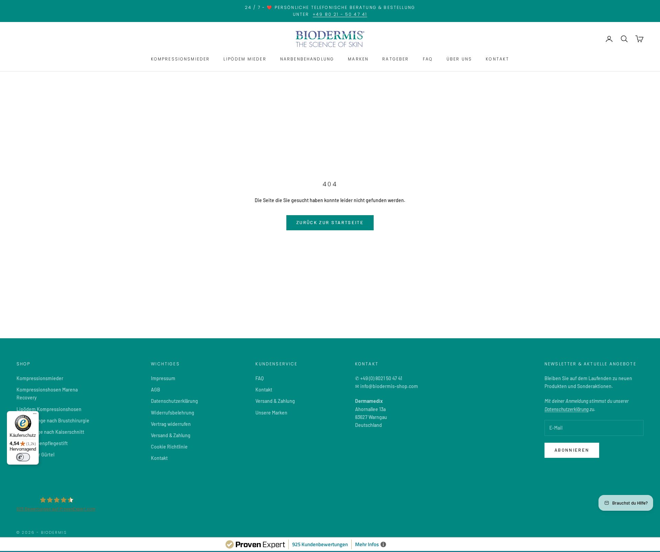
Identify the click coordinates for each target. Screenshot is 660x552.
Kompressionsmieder (39, 378)
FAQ (428, 59)
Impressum (163, 378)
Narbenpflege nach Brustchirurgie (52, 420)
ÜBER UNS (459, 59)
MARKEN (358, 59)
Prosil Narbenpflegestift (42, 443)
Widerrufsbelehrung (172, 413)
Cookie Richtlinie (169, 447)
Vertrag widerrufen (171, 424)
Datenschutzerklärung (174, 401)
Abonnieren (571, 450)
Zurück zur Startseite (330, 222)
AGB (155, 390)
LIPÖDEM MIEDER (244, 59)
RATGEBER (395, 59)
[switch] (23, 457)
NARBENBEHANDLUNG (307, 59)
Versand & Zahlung (170, 435)
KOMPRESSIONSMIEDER (180, 59)
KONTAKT (497, 59)
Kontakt (159, 458)
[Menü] (35, 415)
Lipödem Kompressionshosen (48, 409)
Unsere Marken (271, 413)
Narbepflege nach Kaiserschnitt (50, 432)
